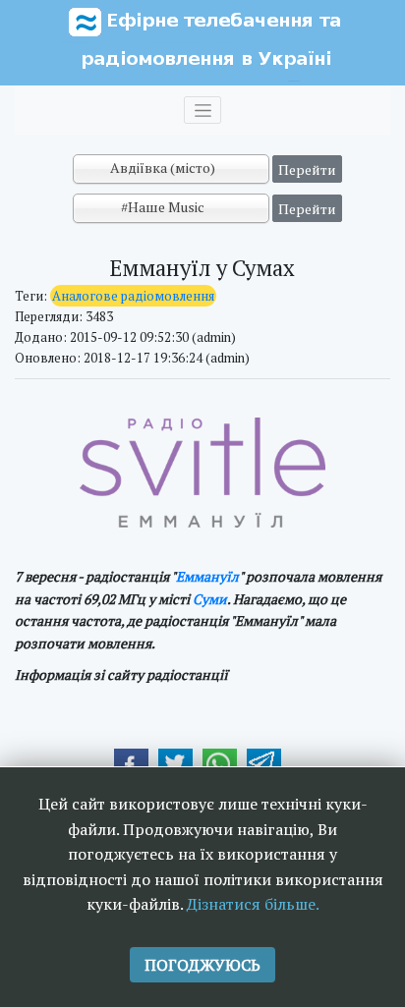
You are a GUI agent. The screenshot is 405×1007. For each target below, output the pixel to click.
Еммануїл (207, 576)
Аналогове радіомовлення (133, 296)
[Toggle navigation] (202, 110)
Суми (210, 598)
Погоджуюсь (202, 965)
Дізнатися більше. (253, 904)
